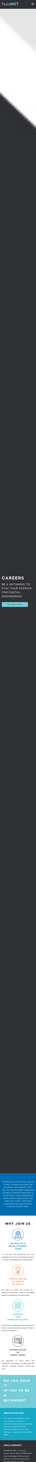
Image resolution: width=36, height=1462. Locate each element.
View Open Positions (15, 604)
